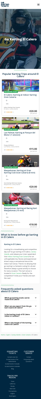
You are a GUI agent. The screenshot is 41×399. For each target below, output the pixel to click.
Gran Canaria (16, 273)
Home (3, 335)
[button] (38, 4)
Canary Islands (16, 335)
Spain (8, 335)
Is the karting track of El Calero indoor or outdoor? (17, 315)
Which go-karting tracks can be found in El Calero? (17, 299)
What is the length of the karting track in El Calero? (18, 323)
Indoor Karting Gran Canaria (18, 256)
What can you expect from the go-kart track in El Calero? (18, 307)
